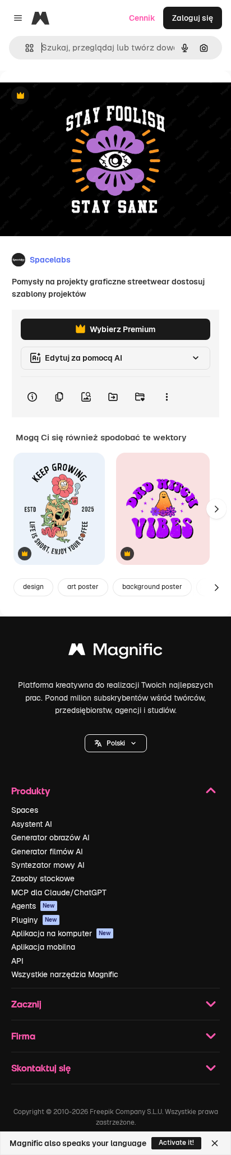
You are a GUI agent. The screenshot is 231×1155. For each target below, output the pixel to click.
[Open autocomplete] (25, 48)
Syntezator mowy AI (48, 865)
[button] (116, 743)
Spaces (24, 810)
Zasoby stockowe (43, 878)
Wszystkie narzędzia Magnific (64, 974)
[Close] (214, 1143)
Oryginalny (77, 96)
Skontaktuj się (41, 1068)
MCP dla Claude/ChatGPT (59, 892)
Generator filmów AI (47, 851)
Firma (23, 1036)
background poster (152, 586)
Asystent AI (31, 824)
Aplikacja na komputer (61, 933)
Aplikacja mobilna (43, 947)
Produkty (30, 791)
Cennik (142, 18)
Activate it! (176, 1142)
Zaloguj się (192, 18)
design (33, 586)
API (17, 961)
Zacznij (26, 1004)
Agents (33, 906)
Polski (116, 743)
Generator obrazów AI (50, 837)
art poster (83, 586)
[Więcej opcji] (166, 397)
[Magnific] (115, 652)
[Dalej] (216, 509)
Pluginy (34, 920)
